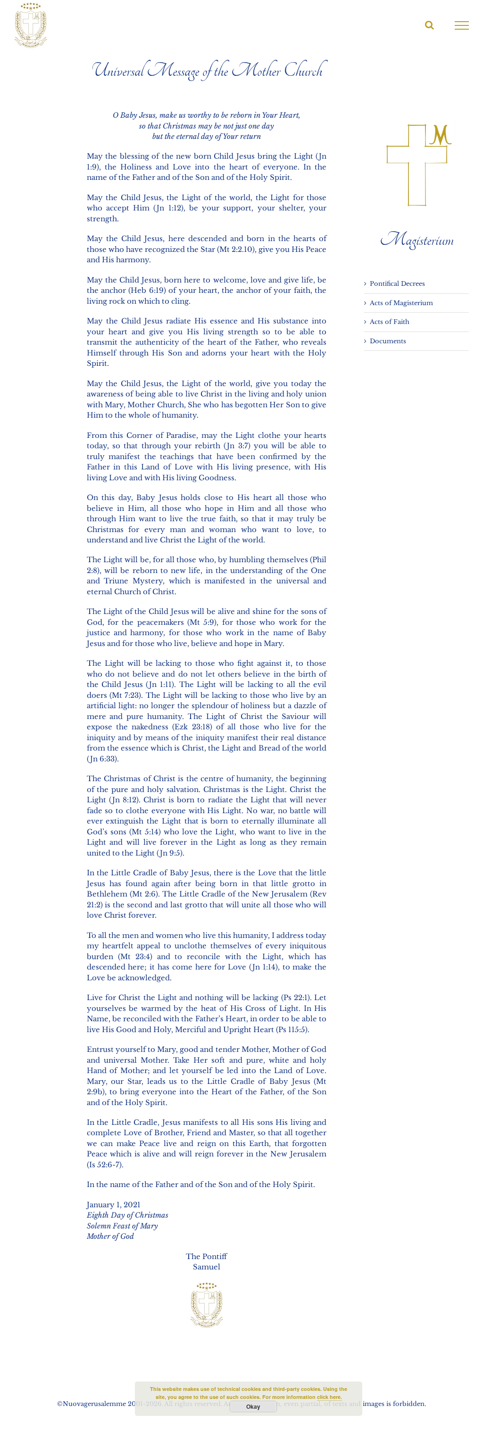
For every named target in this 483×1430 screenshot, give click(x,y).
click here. (329, 1396)
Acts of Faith (389, 322)
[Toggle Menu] (462, 25)
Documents (388, 341)
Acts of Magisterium (401, 303)
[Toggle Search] (429, 25)
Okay (253, 1406)
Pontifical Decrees (397, 284)
